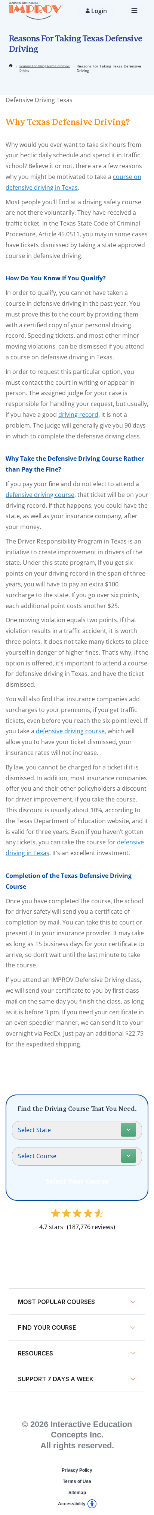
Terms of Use (77, 1481)
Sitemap (77, 1492)
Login (99, 11)
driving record (78, 414)
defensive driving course (40, 495)
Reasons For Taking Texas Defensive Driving (44, 68)
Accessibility (72, 1503)
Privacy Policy (77, 1470)
